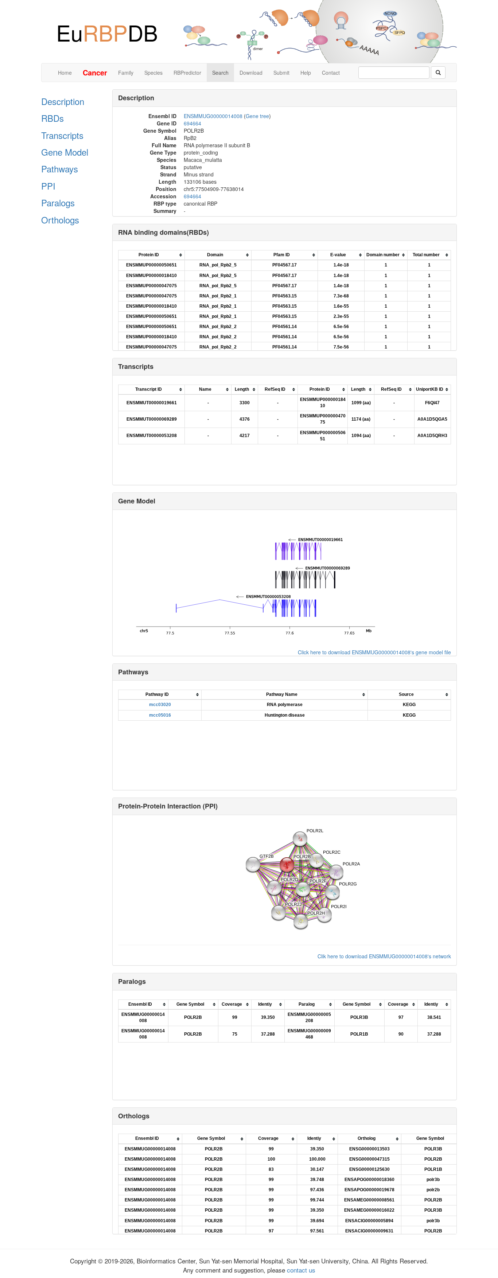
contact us (300, 1269)
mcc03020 (160, 704)
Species (153, 72)
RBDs (52, 118)
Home (65, 72)
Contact (331, 72)
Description (62, 101)
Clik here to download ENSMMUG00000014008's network (384, 956)
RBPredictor (187, 72)
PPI (48, 185)
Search (220, 72)
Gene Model (64, 151)
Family (125, 72)
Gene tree (257, 116)
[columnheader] (151, 255)
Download (251, 72)
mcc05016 (160, 715)
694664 (192, 123)
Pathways (59, 168)
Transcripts (62, 135)
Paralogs (58, 202)
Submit (281, 72)
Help (305, 72)
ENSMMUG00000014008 (213, 116)
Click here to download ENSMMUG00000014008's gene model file (374, 652)
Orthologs (60, 219)
